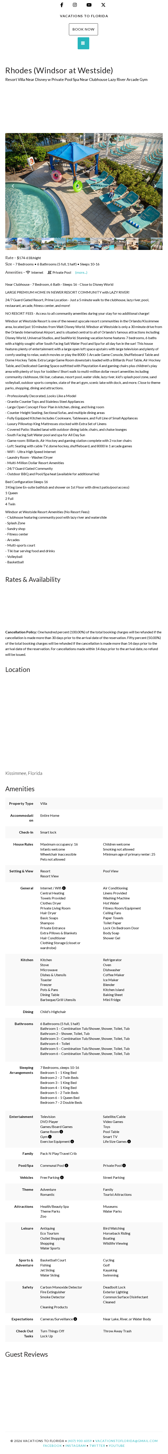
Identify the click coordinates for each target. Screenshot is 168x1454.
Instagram (75, 1445)
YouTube (117, 1445)
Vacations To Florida (84, 16)
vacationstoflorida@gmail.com (126, 1441)
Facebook (52, 1445)
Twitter (97, 1445)
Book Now (83, 29)
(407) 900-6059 (80, 1441)
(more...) (81, 272)
